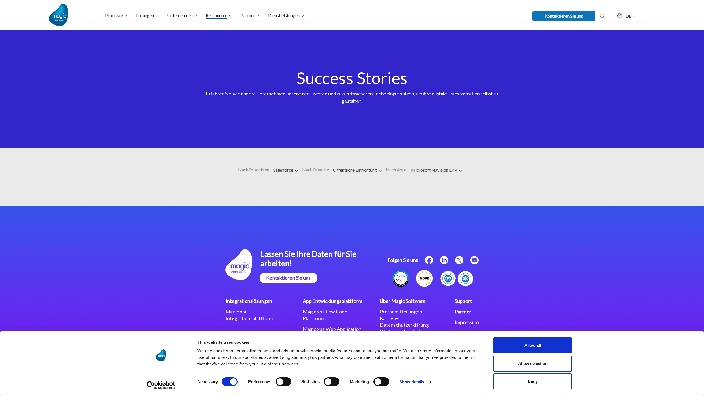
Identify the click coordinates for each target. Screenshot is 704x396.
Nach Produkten (253, 169)
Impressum (467, 322)
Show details (411, 382)
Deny (533, 381)
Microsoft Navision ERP (434, 169)
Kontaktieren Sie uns (563, 15)
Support (463, 301)
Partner (463, 312)
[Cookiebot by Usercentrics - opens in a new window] (161, 385)
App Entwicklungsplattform (332, 301)
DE (629, 15)
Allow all (532, 345)
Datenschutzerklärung (404, 325)
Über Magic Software (403, 301)
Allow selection (533, 363)
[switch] (283, 381)
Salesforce (283, 169)
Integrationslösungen (249, 301)
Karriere (389, 318)
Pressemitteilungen (401, 312)
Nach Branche (315, 169)
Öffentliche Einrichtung (355, 169)
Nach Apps (396, 169)
